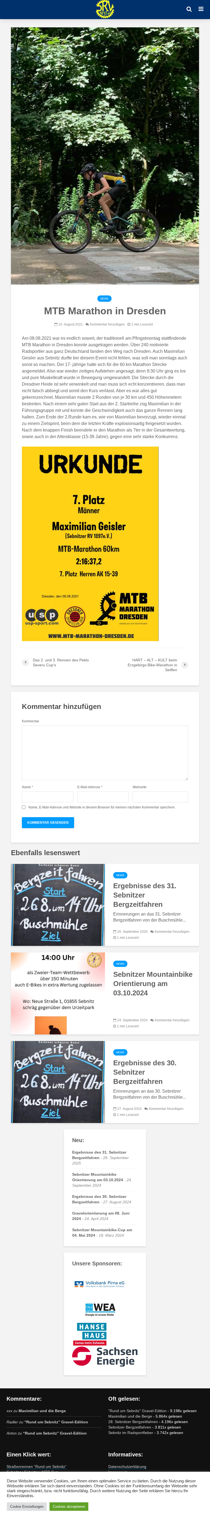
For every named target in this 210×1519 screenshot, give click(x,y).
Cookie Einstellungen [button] (26, 1507)
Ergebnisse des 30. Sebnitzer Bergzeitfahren (144, 1072)
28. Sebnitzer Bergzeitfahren (133, 1422)
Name (27, 787)
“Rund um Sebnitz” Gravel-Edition (56, 1422)
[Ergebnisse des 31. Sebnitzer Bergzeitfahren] (58, 904)
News (104, 298)
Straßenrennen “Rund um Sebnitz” (36, 1466)
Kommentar (30, 721)
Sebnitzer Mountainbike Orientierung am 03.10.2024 (152, 983)
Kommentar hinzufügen (107, 324)
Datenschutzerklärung (127, 1466)
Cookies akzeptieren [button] (69, 1507)
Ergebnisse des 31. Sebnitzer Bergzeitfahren (144, 895)
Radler (12, 1422)
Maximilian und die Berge (42, 1411)
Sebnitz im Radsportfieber (130, 1432)
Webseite (140, 787)
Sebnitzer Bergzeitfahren (129, 1427)
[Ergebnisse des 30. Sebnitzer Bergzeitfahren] (58, 1081)
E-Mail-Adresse (90, 787)
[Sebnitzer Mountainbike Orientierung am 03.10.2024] (58, 993)
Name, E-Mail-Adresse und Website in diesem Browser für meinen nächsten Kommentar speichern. (102, 807)
